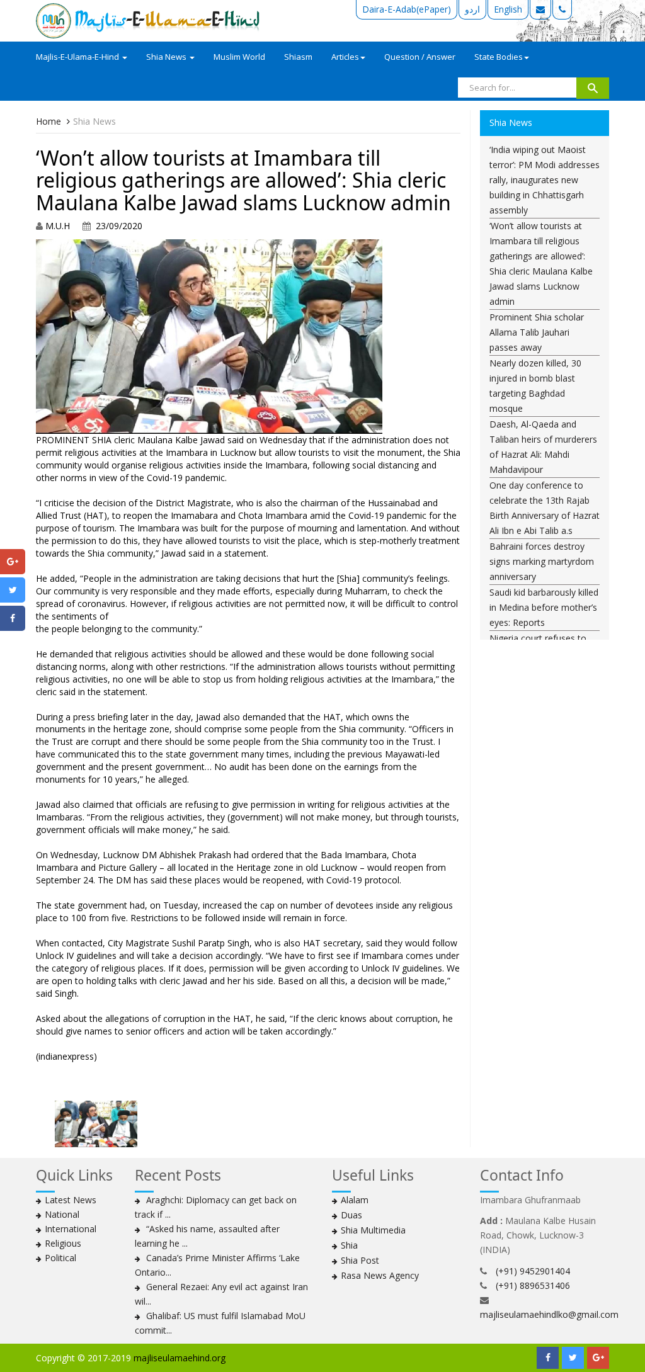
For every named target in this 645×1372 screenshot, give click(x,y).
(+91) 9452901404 (533, 1271)
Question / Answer (419, 56)
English (508, 9)
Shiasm (298, 56)
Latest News (70, 1200)
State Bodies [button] (498, 56)
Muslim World (239, 56)
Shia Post (360, 1260)
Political (60, 1258)
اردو (472, 9)
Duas (351, 1215)
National (62, 1214)
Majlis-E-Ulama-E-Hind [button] (78, 56)
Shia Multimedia (373, 1230)
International (70, 1229)
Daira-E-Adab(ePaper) (406, 9)
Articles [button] (345, 56)
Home (48, 121)
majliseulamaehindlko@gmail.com (549, 1314)
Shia (349, 1245)
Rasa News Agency (380, 1275)
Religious (63, 1243)
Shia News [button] (167, 56)
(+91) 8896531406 (533, 1285)
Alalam (354, 1200)
